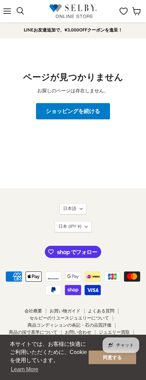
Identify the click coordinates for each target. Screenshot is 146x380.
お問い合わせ (78, 332)
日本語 (69, 209)
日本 (69, 226)
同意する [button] (112, 357)
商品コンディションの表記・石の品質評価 (69, 325)
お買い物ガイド (65, 311)
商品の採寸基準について (33, 332)
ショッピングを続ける (73, 111)
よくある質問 (101, 311)
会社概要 (33, 311)
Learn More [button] (24, 369)
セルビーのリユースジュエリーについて (69, 318)
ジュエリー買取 (114, 332)
